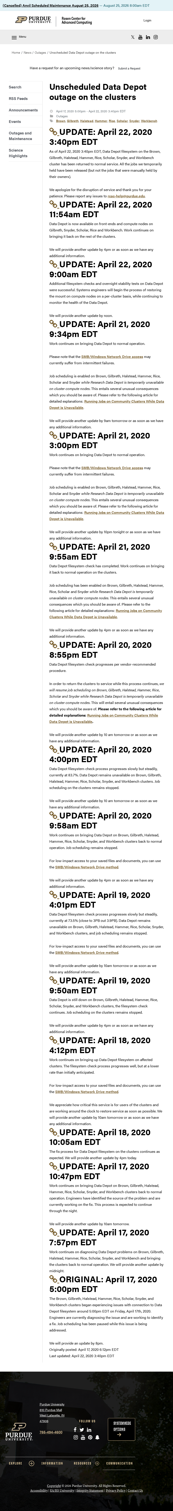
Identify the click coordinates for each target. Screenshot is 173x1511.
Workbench (149, 120)
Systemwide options (122, 1426)
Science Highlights (18, 152)
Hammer (101, 120)
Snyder (134, 120)
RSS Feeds (18, 98)
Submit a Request (129, 68)
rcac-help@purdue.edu (126, 195)
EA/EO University (62, 1490)
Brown (60, 120)
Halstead (86, 120)
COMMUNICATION (119, 1463)
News (27, 52)
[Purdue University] (35, 21)
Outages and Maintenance (20, 135)
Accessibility (39, 1490)
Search (15, 87)
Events (15, 121)
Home (16, 52)
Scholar (122, 120)
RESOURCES (83, 1463)
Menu (22, 37)
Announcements (23, 110)
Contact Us (135, 1490)
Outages (40, 52)
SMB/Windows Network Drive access (112, 356)
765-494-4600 (51, 1432)
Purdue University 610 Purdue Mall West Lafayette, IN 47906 (52, 1412)
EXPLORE (15, 1463)
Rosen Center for (77, 20)
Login (147, 20)
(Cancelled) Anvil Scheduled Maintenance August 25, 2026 (50, 5)
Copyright (54, 1486)
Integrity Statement (90, 1490)
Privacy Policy (115, 1490)
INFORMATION (52, 1463)
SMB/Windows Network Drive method (86, 867)
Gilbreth (73, 120)
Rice (112, 120)
